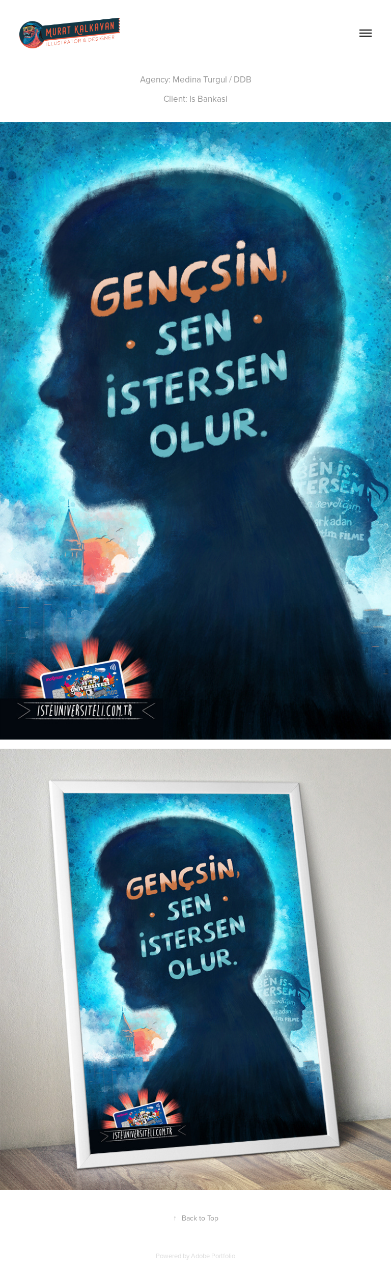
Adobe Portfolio (213, 1255)
